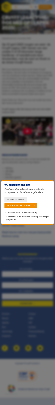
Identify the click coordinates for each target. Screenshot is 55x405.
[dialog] (27, 202)
